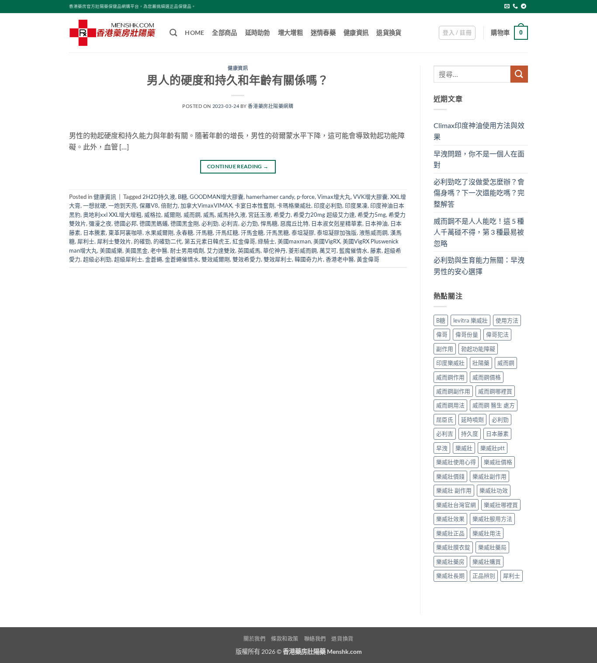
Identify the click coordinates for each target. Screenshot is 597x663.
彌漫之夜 (100, 223)
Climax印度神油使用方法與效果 (479, 131)
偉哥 (442, 334)
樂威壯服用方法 (492, 518)
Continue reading (238, 166)
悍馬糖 (269, 223)
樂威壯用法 (486, 533)
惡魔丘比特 (294, 223)
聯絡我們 (315, 638)
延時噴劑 (472, 419)
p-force (306, 196)
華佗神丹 (274, 250)
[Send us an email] (507, 6)
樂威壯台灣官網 (456, 504)
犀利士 (85, 241)
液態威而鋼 (373, 232)
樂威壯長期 (450, 575)
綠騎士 (266, 241)
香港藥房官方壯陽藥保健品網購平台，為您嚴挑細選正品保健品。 (132, 6)
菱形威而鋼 (302, 250)
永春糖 (184, 232)
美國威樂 (111, 250)
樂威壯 (463, 447)
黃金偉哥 (368, 259)
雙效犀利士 (278, 259)
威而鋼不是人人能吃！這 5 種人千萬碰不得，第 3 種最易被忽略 (479, 232)
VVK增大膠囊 (370, 196)
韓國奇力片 (309, 259)
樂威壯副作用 (489, 476)
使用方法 (507, 320)
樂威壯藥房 (450, 561)
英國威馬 (249, 250)
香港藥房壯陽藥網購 (270, 106)
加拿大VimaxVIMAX (206, 205)
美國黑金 (136, 250)
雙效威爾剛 (215, 259)
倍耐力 (169, 205)
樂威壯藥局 (492, 547)
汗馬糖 (204, 232)
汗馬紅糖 (226, 232)
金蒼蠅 (153, 259)
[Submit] (519, 74)
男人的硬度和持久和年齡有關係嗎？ (238, 80)
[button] (457, 33)
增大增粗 (290, 32)
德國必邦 (125, 223)
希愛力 (282, 214)
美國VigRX (326, 241)
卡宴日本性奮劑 (254, 205)
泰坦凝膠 (303, 232)
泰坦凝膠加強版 (337, 232)
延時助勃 (257, 32)
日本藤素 (497, 433)
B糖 (182, 196)
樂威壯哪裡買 (501, 504)
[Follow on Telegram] (523, 6)
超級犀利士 (128, 259)
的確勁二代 (167, 241)
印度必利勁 (328, 205)
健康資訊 (356, 32)
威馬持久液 (231, 214)
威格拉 (152, 214)
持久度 (469, 433)
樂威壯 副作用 (454, 490)
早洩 (442, 447)
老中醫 (158, 250)
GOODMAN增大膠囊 (216, 196)
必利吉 (229, 223)
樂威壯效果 (450, 518)
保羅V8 (148, 205)
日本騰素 (94, 232)
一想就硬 (94, 205)
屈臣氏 (444, 419)
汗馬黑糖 (277, 232)
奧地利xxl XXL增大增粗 (112, 214)
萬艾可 (328, 250)
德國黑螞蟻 (153, 223)
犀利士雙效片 (114, 241)
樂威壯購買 (486, 561)
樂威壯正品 (450, 533)
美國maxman (294, 241)
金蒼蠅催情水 (182, 259)
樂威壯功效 (493, 490)
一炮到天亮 (122, 205)
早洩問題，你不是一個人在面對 (479, 159)
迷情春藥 (323, 32)
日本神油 (376, 223)
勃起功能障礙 (478, 348)
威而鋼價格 (486, 377)
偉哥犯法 (497, 334)
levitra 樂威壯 (470, 320)
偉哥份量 (466, 334)
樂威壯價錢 (450, 476)
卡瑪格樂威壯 (294, 205)
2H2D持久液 (158, 196)
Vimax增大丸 (334, 196)
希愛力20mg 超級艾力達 (324, 214)
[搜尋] (173, 33)
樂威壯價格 (498, 461)
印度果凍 (356, 205)
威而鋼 (192, 214)
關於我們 (254, 638)
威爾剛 (172, 214)
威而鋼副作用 (453, 391)
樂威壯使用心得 (456, 461)
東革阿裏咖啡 (125, 232)
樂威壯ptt (492, 447)
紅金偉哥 (244, 241)
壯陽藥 (480, 362)
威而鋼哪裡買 (495, 391)
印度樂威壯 (450, 362)
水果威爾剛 (159, 232)
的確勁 (142, 241)
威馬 (209, 214)
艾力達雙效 (221, 250)
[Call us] (515, 6)
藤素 (376, 250)
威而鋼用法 (450, 405)
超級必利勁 (97, 259)
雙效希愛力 (247, 259)
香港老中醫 (340, 259)
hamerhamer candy (270, 196)
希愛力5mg (372, 214)
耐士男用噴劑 (187, 250)
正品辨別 (483, 575)
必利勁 (210, 223)
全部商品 (224, 32)
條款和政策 (284, 638)
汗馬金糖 (252, 232)
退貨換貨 (388, 32)
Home (194, 32)
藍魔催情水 (353, 250)
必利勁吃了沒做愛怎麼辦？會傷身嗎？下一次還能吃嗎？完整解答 (479, 192)
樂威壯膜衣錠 (453, 547)
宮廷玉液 (259, 214)
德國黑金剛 (184, 223)
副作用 (444, 348)
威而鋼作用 (450, 377)
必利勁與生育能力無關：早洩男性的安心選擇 (479, 265)
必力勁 (249, 223)
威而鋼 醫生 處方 (493, 405)
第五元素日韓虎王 (207, 241)
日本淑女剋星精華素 (336, 223)
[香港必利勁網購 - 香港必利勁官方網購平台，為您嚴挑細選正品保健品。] (112, 33)
